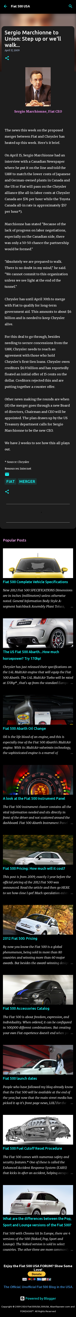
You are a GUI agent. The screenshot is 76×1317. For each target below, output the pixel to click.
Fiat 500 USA (20, 6)
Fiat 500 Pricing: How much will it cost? (34, 868)
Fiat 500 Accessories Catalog (26, 1008)
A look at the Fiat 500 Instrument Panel (34, 798)
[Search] (70, 6)
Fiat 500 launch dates (20, 1078)
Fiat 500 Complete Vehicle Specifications (35, 582)
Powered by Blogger (40, 1298)
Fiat (10, 481)
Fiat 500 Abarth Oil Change (24, 728)
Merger (27, 481)
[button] (7, 58)
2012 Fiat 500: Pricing (20, 938)
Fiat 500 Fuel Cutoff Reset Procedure (32, 1148)
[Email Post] (7, 475)
